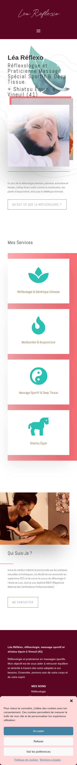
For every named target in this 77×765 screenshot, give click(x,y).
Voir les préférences (38, 751)
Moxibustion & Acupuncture (38, 342)
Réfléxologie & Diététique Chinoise (38, 292)
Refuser (38, 741)
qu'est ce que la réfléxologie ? (37, 204)
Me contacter (22, 602)
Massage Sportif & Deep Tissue (38, 393)
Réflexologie (38, 691)
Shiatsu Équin (38, 443)
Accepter (38, 731)
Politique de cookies (26, 759)
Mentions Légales (50, 759)
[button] (71, 701)
